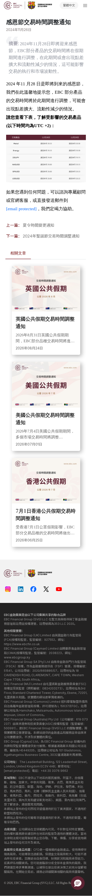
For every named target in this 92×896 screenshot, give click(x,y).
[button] (78, 883)
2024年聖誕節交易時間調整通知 (51, 236)
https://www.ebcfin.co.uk (22, 644)
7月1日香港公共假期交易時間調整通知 (46, 514)
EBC (17, 883)
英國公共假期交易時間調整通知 (45, 322)
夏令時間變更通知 (38, 225)
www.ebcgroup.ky (17, 657)
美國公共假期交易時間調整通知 (45, 418)
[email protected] (21, 208)
